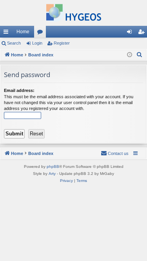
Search (14, 43)
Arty (52, 173)
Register (62, 43)
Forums (41, 33)
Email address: (19, 90)
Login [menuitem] (131, 33)
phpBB (53, 166)
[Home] (73, 13)
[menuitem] (139, 54)
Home (22, 31)
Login (37, 43)
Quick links (7, 33)
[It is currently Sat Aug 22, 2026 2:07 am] (129, 54)
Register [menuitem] (142, 33)
